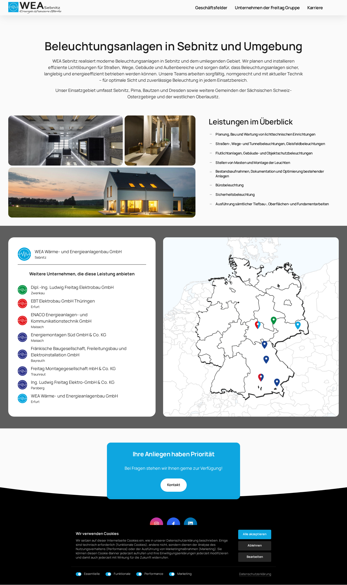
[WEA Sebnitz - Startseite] (34, 7)
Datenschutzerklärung (255, 574)
